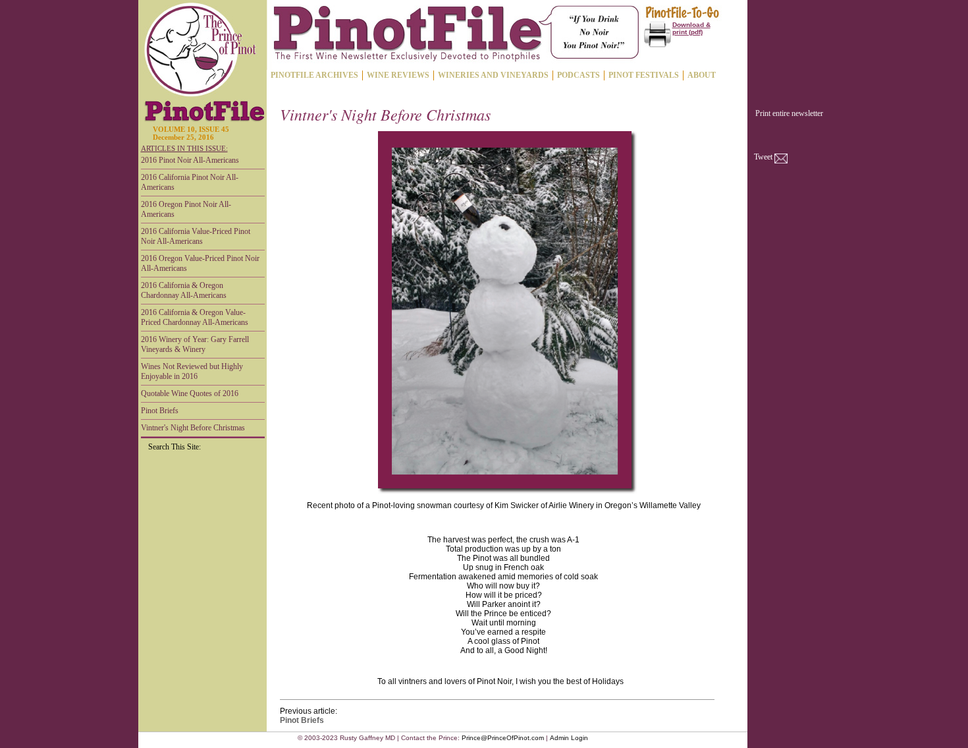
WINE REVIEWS (398, 75)
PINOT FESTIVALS (643, 75)
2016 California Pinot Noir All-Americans (189, 182)
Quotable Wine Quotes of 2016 (189, 393)
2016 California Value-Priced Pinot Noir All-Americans (195, 236)
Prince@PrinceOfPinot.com (503, 737)
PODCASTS (578, 75)
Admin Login (569, 737)
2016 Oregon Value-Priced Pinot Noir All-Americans (200, 263)
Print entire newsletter (789, 113)
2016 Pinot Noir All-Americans (190, 160)
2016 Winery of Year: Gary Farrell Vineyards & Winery (195, 344)
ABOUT (701, 75)
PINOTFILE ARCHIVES (314, 75)
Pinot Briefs (159, 410)
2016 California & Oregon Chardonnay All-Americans (184, 290)
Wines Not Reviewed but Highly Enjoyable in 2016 (192, 371)
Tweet (763, 156)
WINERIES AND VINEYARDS (493, 75)
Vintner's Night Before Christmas (193, 427)
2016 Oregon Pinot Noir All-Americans (186, 209)
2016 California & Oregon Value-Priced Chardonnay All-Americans (194, 317)
